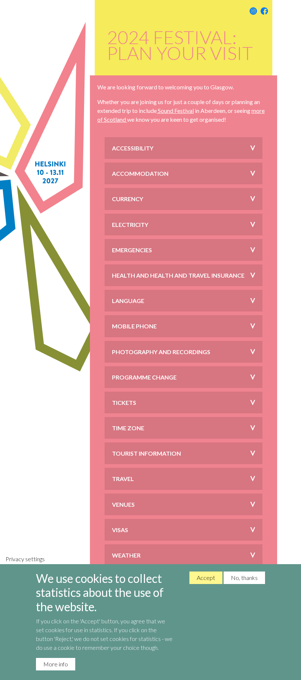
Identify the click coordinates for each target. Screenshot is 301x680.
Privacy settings (25, 558)
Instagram (253, 11)
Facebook (264, 11)
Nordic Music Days (51, 340)
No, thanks (244, 577)
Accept (206, 577)
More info (55, 664)
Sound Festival (175, 110)
